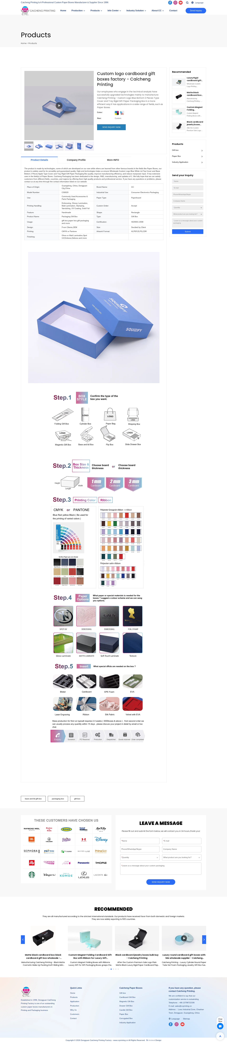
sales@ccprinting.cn (183, 1006)
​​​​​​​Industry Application (127, 1022)
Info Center (113, 10)
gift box (77, 799)
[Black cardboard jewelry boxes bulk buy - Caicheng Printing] (137, 938)
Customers (74, 1014)
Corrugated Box (126, 1018)
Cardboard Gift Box (127, 997)
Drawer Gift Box (126, 1006)
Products (95, 10)
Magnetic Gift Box (126, 1001)
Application (74, 1001)
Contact (173, 10)
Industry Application (180, 162)
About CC (156, 10)
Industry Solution (135, 10)
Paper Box (176, 156)
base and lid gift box (33, 799)
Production (77, 10)
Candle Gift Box (125, 1010)
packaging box (58, 799)
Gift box (175, 150)
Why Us (73, 1010)
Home (63, 10)
